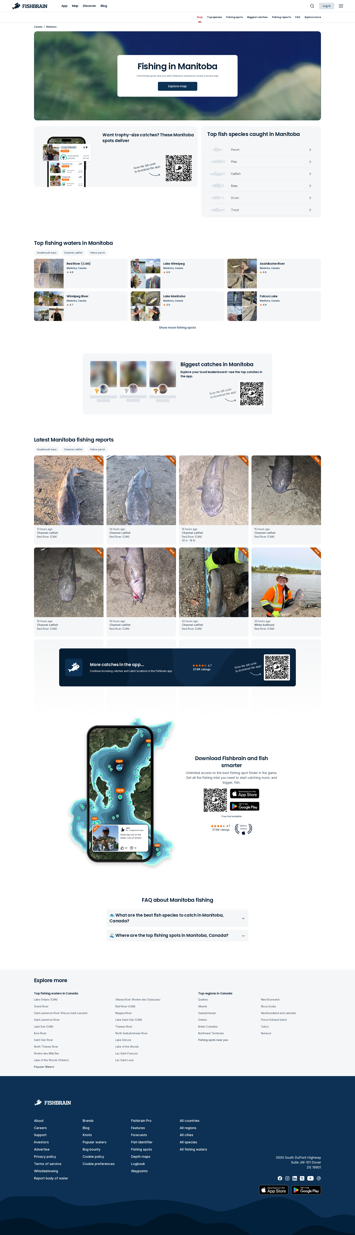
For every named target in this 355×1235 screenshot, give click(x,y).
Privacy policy (45, 1157)
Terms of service (47, 1164)
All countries (190, 1121)
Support (40, 1135)
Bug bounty (91, 1149)
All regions (188, 1128)
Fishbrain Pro (141, 1121)
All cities (186, 1135)
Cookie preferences (99, 1164)
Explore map (177, 86)
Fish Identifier (142, 1142)
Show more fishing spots (177, 327)
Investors (41, 1142)
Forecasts (139, 1135)
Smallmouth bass (47, 252)
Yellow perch (97, 252)
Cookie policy (93, 1157)
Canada (38, 26)
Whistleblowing (46, 1171)
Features (138, 1128)
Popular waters (94, 1142)
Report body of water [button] (51, 1178)
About (39, 1121)
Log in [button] (327, 6)
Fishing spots (141, 1149)
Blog (86, 1128)
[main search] (312, 6)
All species (188, 1142)
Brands (88, 1121)
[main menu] (341, 6)
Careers (40, 1128)
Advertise (42, 1149)
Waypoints (139, 1171)
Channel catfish (73, 252)
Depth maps (140, 1157)
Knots (87, 1135)
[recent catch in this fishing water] (69, 500)
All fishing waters (193, 1149)
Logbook (138, 1164)
